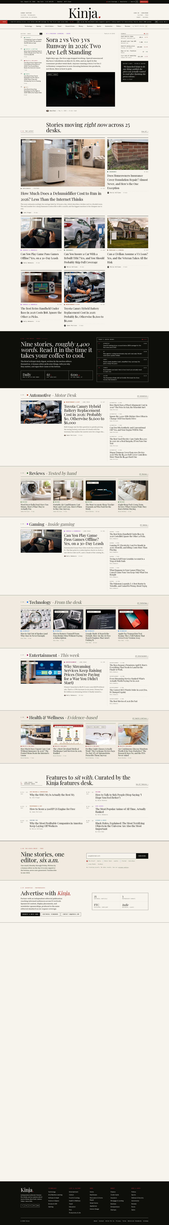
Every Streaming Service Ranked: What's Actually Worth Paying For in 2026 (127, 679)
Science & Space (53, 1201)
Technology (52, 1192)
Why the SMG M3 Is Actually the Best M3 (52, 794)
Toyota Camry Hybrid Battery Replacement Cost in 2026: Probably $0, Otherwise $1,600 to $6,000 (84, 414)
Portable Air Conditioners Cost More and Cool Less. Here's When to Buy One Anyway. (67, 506)
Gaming (50, 1207)
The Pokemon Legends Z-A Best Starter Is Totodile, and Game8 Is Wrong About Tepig (128, 584)
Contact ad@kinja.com (71, 914)
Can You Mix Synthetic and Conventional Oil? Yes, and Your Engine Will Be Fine (127, 428)
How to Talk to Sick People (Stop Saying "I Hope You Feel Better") (118, 796)
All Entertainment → (141, 656)
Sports (133, 1195)
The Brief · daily (95, 861)
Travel (71, 1204)
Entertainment (73, 1192)
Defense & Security (137, 1198)
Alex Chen (53, 111)
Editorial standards (50, 914)
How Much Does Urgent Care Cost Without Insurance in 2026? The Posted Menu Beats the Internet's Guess (33, 65)
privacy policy (123, 867)
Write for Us (110, 1221)
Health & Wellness (74, 1201)
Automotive (135, 1201)
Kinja (84, 12)
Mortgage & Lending (117, 1201)
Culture (71, 1195)
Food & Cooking (74, 1198)
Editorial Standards (135, 1221)
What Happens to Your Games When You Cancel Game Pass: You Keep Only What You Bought (129, 572)
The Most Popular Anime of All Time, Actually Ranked (120, 810)
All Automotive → (142, 396)
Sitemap (145, 1221)
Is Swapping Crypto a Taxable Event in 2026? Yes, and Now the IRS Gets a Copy (33, 41)
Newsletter (124, 1)
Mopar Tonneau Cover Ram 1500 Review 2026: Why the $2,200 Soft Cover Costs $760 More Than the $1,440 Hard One (128, 454)
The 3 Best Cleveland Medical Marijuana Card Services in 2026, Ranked (67, 750)
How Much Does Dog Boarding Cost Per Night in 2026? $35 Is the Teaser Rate (33, 90)
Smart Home (94, 1203)
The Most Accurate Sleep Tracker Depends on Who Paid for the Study (100, 506)
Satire (133, 1210)
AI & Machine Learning (55, 1195)
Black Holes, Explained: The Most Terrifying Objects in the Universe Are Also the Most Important (120, 825)
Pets (70, 1210)
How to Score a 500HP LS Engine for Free (52, 809)
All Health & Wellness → (140, 718)
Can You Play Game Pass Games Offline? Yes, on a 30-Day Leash (84, 539)
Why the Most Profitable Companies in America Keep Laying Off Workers (56, 824)
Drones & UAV (52, 1204)
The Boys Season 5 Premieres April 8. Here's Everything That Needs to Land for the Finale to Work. (128, 667)
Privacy (118, 1221)
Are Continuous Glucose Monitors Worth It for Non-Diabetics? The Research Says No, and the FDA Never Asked (133, 752)
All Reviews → (143, 474)
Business (113, 1204)
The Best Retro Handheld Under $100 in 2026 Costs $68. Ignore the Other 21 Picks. (41, 312)
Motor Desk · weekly (111, 861)
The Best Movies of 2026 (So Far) (123, 701)
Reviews (127, 26)
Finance (113, 1192)
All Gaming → (144, 525)
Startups (113, 1210)
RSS (38, 1205)
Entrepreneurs (115, 1207)
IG (26, 1205)
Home (92, 1192)
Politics (133, 1192)
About (95, 1221)
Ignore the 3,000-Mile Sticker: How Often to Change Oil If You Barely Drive (128, 417)
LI (30, 1205)
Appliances (93, 1206)
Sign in (136, 13)
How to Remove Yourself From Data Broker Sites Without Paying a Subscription (67, 635)
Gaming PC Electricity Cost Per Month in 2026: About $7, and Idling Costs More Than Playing (128, 547)
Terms (124, 1221)
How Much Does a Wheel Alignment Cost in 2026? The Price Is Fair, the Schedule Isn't (128, 406)
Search (134, 1)
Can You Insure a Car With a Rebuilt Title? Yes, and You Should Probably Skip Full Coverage (84, 258)
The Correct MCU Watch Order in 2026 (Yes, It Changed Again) (128, 691)
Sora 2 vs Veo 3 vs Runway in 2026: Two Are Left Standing (73, 46)
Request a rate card (30, 914)
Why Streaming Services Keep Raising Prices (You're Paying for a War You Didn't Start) (83, 674)
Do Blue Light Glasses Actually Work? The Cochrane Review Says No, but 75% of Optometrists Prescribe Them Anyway (100, 752)
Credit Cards (115, 1195)
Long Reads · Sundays (96, 864)
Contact (101, 1221)
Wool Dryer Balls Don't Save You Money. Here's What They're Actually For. (34, 506)
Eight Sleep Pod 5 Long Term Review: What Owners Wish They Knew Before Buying (132, 506)
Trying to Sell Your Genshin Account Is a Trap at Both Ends (127, 559)
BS (34, 1205)
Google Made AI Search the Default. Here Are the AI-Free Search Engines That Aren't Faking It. (98, 636)
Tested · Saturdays (128, 861)
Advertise (144, 1)
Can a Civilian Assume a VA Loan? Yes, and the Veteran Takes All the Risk (127, 258)
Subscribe (144, 13)
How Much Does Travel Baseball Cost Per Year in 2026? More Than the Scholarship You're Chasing (32, 78)
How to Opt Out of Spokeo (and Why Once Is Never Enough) (34, 634)
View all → (144, 131)
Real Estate (93, 1195)
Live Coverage (112, 1)
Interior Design (94, 1209)
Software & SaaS (53, 1198)
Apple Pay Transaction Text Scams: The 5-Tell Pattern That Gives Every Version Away (131, 635)
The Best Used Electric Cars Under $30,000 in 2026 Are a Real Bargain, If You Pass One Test (128, 441)
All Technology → (142, 603)
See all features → (142, 784)
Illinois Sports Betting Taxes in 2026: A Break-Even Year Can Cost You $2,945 (33, 52)
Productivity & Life (75, 1213)
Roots (133, 1207)
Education (72, 1207)
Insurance (114, 1198)
